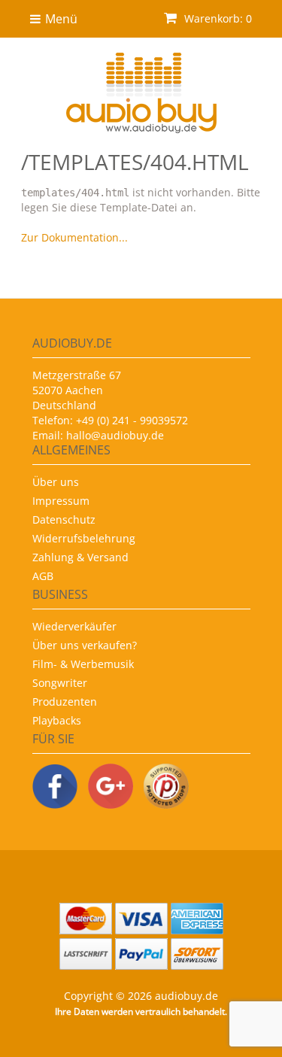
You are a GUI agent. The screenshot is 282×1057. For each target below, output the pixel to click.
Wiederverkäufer (74, 626)
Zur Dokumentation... (74, 237)
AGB (42, 576)
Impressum (60, 501)
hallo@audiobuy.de (115, 435)
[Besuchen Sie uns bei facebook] (54, 788)
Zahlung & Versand (80, 557)
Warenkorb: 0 (216, 18)
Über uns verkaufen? (84, 645)
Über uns (55, 482)
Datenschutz (64, 519)
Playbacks (56, 720)
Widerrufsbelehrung (83, 538)
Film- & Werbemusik (83, 664)
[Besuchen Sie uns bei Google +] (110, 788)
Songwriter (59, 683)
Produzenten (64, 701)
